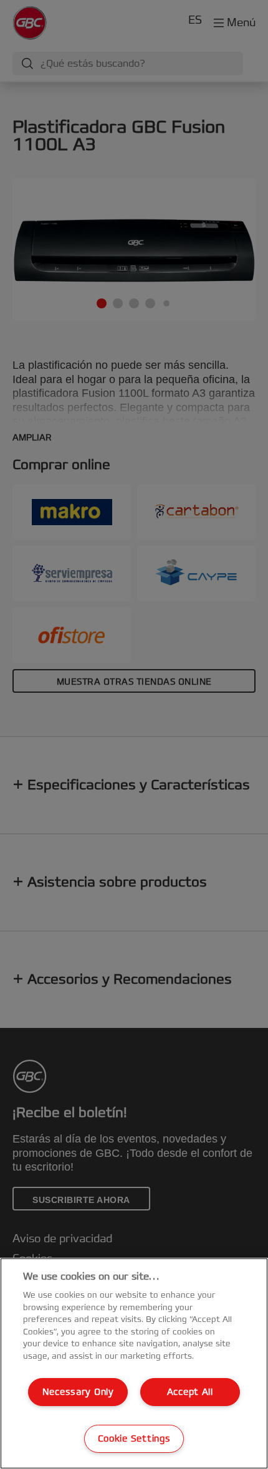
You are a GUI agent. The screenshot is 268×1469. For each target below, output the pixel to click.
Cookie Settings (134, 1439)
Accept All (190, 1392)
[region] (134, 1363)
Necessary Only (78, 1392)
